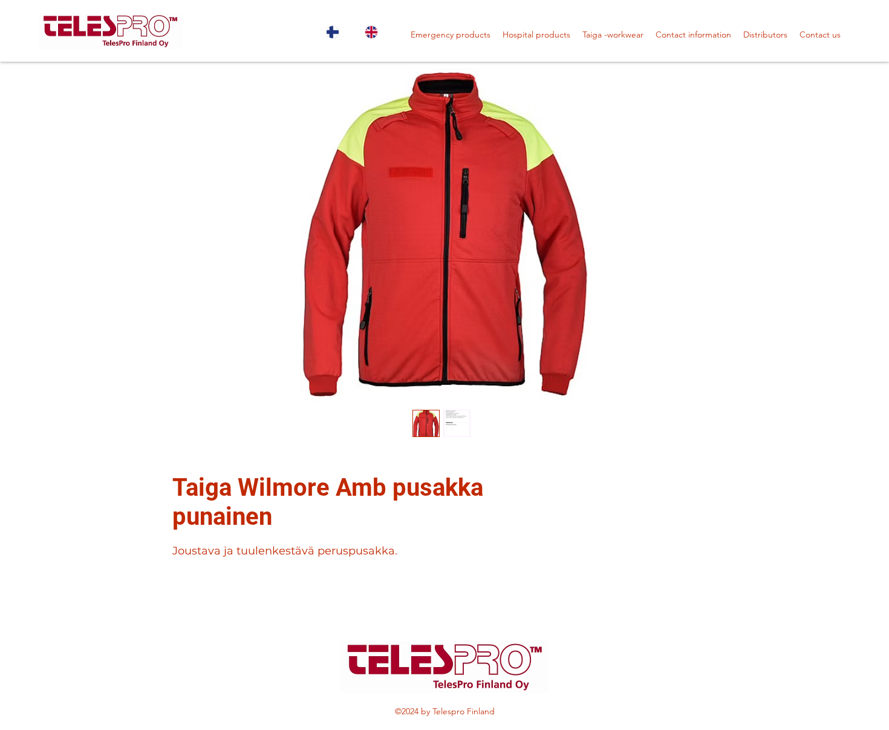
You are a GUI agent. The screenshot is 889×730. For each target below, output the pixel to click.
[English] (375, 31)
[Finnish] (337, 31)
